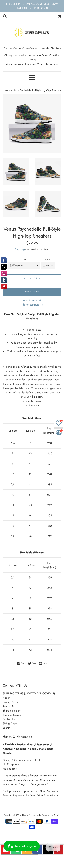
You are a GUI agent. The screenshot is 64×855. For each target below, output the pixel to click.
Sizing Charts (10, 723)
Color (47, 259)
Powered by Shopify (51, 815)
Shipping (20, 249)
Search (6, 728)
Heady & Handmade (31, 815)
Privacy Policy (10, 702)
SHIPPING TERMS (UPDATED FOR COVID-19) (29, 693)
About (6, 698)
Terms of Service (12, 715)
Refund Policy (10, 706)
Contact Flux (10, 719)
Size (24, 259)
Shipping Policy (12, 711)
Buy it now (32, 291)
